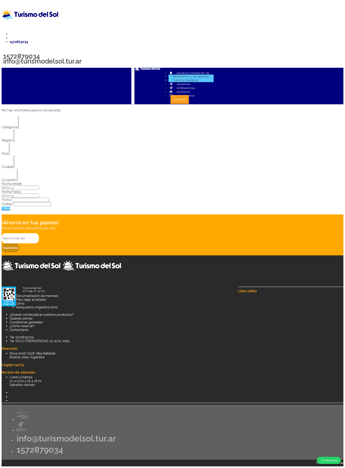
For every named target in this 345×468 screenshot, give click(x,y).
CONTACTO (179, 99)
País (5, 153)
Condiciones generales (26, 322)
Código (7, 204)
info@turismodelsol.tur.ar (42, 61)
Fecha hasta (11, 192)
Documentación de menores (37, 296)
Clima (20, 303)
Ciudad (7, 167)
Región (7, 140)
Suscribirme (10, 247)
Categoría (9, 127)
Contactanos (19, 330)
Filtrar (6, 208)
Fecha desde (12, 184)
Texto (6, 200)
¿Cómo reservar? (22, 326)
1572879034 (39, 450)
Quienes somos (21, 318)
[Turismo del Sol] (62, 273)
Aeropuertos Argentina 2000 (37, 307)
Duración (9, 180)
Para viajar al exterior (31, 300)
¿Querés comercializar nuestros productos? (42, 315)
